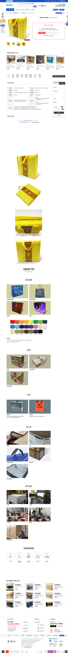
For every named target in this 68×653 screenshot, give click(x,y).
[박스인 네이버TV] (27, 647)
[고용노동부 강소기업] (55, 641)
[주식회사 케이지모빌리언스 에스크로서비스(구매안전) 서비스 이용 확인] (61, 644)
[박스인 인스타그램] (29, 647)
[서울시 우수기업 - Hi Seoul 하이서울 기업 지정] (50, 640)
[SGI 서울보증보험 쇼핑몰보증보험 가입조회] (53, 644)
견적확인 (59, 115)
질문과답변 (42, 635)
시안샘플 (62, 635)
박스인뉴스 (49, 635)
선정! (26, 3)
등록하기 (59, 112)
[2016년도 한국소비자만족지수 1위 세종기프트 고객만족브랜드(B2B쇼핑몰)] (54, 638)
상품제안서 (54, 32)
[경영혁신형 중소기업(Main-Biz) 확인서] (61, 641)
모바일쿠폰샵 (55, 635)
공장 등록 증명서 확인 (9, 1)
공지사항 (35, 635)
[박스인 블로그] (24, 647)
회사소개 (9, 635)
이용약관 (22, 635)
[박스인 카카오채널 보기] (31, 647)
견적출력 (48, 32)
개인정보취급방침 (29, 635)
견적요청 (42, 32)
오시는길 (16, 635)
